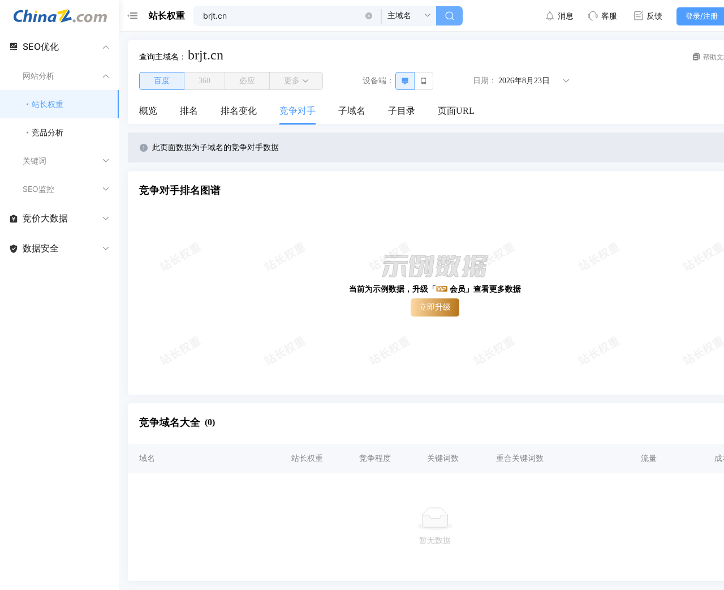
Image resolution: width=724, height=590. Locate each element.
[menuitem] (148, 112)
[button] (368, 15)
